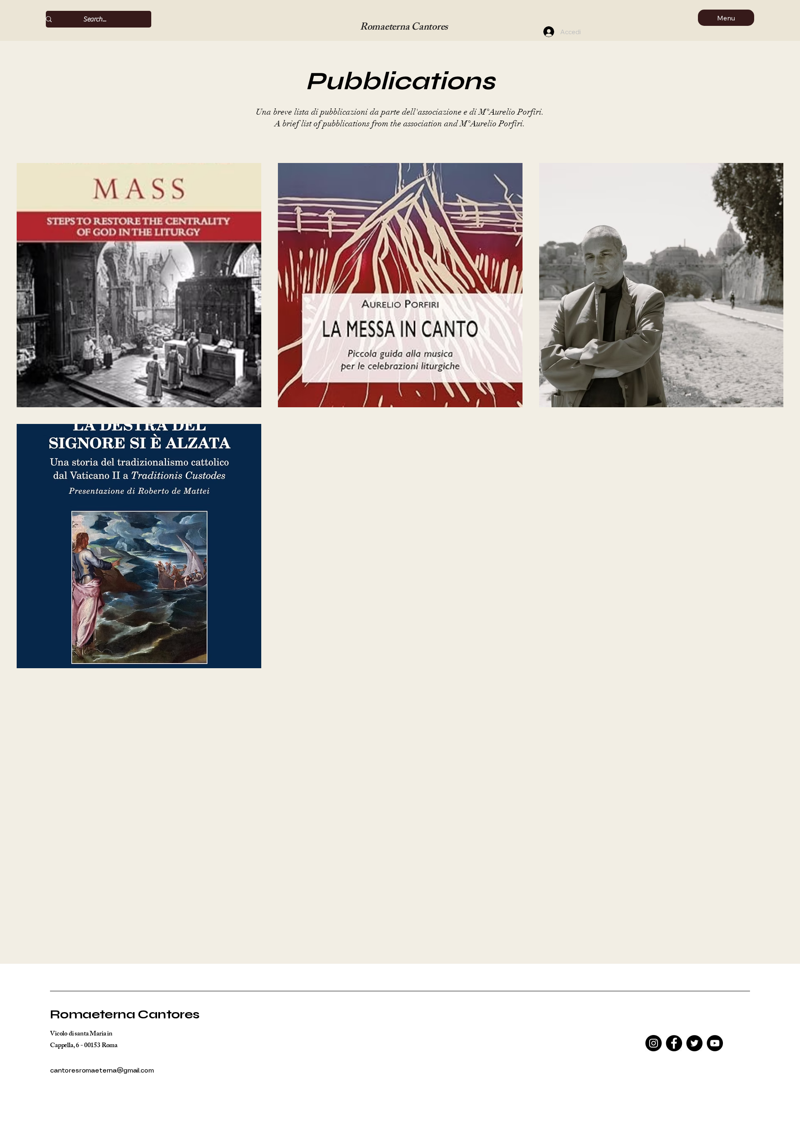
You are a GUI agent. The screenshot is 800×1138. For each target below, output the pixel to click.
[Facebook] (674, 1043)
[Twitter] (694, 1043)
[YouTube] (715, 1043)
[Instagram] (653, 1043)
